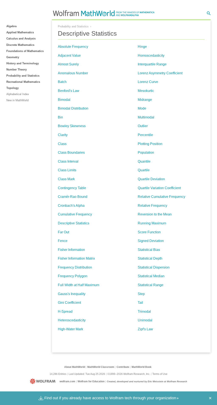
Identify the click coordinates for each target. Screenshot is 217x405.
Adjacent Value (69, 55)
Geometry (12, 57)
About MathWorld (74, 367)
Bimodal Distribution (73, 108)
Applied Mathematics (20, 32)
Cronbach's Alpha (71, 205)
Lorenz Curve (148, 82)
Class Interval (68, 161)
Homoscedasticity (151, 55)
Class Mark (66, 179)
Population (146, 152)
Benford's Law (68, 91)
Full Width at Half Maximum (78, 285)
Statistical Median (151, 276)
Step (141, 294)
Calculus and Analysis (21, 38)
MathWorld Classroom (100, 367)
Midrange (145, 99)
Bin (60, 117)
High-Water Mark (70, 329)
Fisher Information (71, 250)
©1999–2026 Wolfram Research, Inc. (128, 374)
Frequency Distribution (75, 267)
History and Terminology (22, 63)
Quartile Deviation (151, 179)
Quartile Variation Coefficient (159, 188)
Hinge (142, 46)
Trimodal (144, 311)
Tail (140, 302)
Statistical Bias (149, 250)
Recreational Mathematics (23, 81)
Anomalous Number (73, 73)
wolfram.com (67, 381)
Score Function (149, 232)
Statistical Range (150, 285)
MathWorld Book (142, 367)
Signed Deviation (151, 241)
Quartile (144, 170)
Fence (62, 241)
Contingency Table (72, 188)
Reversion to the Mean (155, 214)
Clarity (63, 135)
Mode (142, 108)
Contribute (123, 367)
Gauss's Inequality (71, 294)
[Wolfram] (43, 381)
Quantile (144, 161)
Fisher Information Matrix (76, 258)
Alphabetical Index (17, 94)
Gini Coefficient (69, 302)
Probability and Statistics (22, 75)
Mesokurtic (146, 91)
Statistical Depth (150, 258)
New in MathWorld (17, 100)
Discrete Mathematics (20, 44)
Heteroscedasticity (72, 320)
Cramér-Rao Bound (72, 196)
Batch (62, 82)
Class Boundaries (71, 152)
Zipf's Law (145, 329)
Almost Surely (68, 64)
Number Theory (16, 69)
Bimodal (64, 99)
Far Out (63, 232)
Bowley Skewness (72, 126)
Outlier (143, 126)
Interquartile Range (152, 64)
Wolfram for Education (91, 381)
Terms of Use (159, 374)
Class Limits (67, 170)
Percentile (145, 135)
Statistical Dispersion (154, 267)
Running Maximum (152, 223)
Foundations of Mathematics (25, 51)
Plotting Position (150, 144)
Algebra (11, 26)
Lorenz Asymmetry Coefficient (160, 73)
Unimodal (145, 320)
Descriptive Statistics (73, 223)
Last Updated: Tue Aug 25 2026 (87, 374)
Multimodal (146, 117)
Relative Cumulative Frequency (161, 196)
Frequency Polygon (72, 276)
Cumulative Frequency (75, 214)
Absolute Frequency (73, 46)
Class (62, 144)
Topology (12, 88)
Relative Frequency (152, 205)
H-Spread (65, 311)
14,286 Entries (58, 374)
